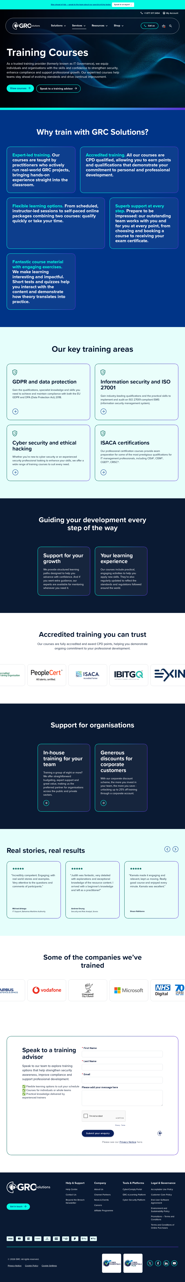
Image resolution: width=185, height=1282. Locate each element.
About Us (98, 1189)
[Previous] (167, 849)
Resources (98, 25)
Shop (117, 25)
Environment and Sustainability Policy (160, 1210)
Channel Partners (102, 1194)
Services (77, 25)
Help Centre (71, 1189)
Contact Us (71, 1194)
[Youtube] (174, 1263)
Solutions (57, 25)
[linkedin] (166, 1263)
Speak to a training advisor (56, 88)
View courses (18, 88)
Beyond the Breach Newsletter (75, 1201)
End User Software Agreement (160, 1201)
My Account (172, 13)
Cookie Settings (49, 1265)
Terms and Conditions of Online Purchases (162, 1226)
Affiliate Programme (103, 1210)
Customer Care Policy (161, 1194)
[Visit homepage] (26, 25)
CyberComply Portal (132, 1189)
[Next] (175, 849)
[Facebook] (158, 1263)
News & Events (101, 1199)
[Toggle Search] (170, 26)
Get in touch (16, 1206)
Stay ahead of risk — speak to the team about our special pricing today (91, 4)
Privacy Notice (15, 1265)
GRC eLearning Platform (134, 1194)
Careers (98, 1205)
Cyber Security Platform (134, 1199)
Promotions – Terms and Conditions (162, 1218)
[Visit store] (163, 26)
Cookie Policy (31, 1265)
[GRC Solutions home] (34, 1187)
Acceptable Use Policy (162, 1189)
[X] (150, 1263)
